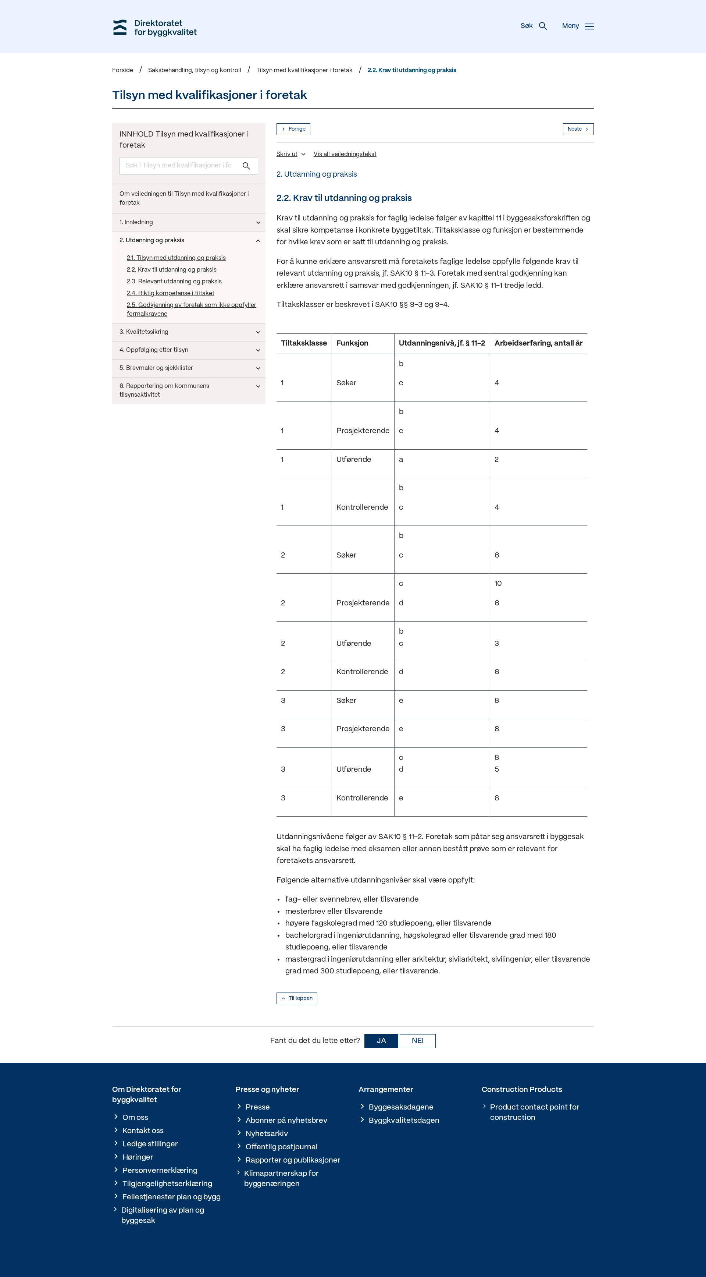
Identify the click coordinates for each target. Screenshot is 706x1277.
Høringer (137, 1157)
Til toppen (301, 998)
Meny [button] (570, 26)
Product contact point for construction (535, 1112)
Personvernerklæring (159, 1170)
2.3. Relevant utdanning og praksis (174, 281)
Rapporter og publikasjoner (293, 1160)
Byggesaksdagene (401, 1107)
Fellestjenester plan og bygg (171, 1197)
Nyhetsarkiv (267, 1134)
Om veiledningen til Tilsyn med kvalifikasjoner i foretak (184, 198)
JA (381, 1040)
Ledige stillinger (150, 1144)
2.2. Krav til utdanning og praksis (412, 70)
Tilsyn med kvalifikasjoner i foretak (304, 70)
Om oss (135, 1117)
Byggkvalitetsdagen (404, 1120)
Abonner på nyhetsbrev (287, 1120)
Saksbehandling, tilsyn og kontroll (194, 70)
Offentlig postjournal (282, 1147)
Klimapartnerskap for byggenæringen (281, 1179)
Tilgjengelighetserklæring (167, 1184)
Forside (122, 70)
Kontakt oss (143, 1131)
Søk (527, 26)
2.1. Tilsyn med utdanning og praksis (176, 258)
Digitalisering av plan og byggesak (162, 1215)
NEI (418, 1040)
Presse (258, 1107)
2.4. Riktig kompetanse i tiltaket (170, 293)
